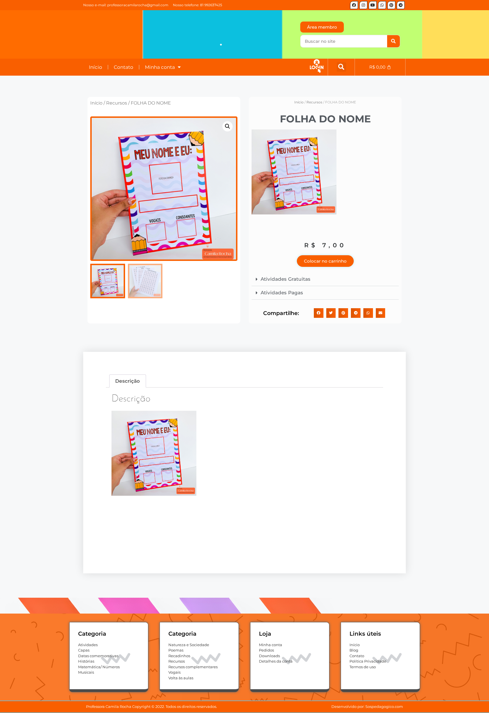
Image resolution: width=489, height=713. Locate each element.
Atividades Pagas (282, 292)
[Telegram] (401, 5)
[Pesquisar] (393, 41)
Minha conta (160, 67)
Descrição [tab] (127, 381)
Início (95, 67)
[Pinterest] (391, 5)
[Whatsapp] (382, 5)
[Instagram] (363, 5)
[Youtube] (373, 5)
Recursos (116, 103)
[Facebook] (354, 5)
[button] (341, 67)
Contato (123, 67)
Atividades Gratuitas (285, 279)
